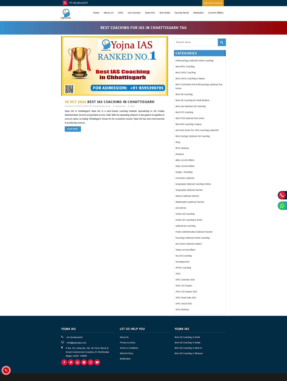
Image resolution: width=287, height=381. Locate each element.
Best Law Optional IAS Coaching (190, 106)
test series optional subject (188, 244)
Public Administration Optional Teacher (194, 232)
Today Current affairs (185, 250)
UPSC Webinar (182, 309)
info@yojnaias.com (76, 342)
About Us (124, 337)
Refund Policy (126, 353)
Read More (72, 129)
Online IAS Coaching (185, 214)
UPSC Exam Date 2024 (185, 297)
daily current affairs (184, 160)
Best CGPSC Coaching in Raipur (190, 78)
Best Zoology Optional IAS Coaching (192, 136)
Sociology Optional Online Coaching (192, 238)
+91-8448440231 (78, 2)
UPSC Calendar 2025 (185, 279)
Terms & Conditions (129, 348)
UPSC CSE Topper (183, 285)
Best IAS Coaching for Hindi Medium (192, 100)
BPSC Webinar (182, 148)
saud (107, 106)
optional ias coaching (185, 226)
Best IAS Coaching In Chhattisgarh (120, 102)
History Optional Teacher (187, 196)
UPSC (178, 273)
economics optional (184, 178)
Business (179, 154)
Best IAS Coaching (93, 106)
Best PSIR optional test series (189, 118)
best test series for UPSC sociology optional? (197, 130)
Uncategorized (182, 262)
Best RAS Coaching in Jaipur (188, 124)
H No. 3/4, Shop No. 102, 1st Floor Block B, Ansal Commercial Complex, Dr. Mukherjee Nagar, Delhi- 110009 (87, 352)
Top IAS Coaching (183, 256)
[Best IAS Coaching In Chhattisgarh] (114, 66)
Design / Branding (184, 172)
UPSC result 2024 (183, 303)
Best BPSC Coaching (185, 66)
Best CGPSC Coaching (185, 72)
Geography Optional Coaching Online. (193, 184)
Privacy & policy (127, 342)
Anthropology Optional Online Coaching (194, 60)
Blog (177, 142)
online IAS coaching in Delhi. (188, 220)
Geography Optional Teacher (189, 190)
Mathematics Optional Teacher (189, 202)
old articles (180, 208)
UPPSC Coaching (183, 268)
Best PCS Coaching (184, 112)
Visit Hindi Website (213, 3)
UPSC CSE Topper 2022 (186, 291)
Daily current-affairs (185, 166)
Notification (125, 359)
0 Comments (119, 106)
